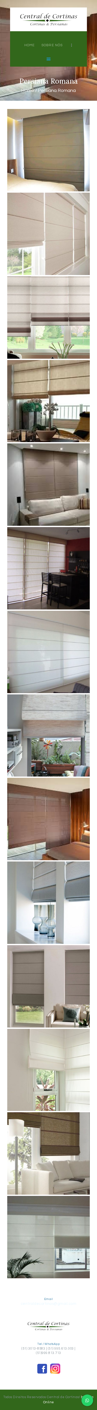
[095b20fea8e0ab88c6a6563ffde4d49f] (48, 317)
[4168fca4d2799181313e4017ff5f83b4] (48, 568)
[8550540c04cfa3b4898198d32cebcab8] (48, 735)
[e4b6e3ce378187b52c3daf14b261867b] (48, 1070)
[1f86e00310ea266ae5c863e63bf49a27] (48, 150)
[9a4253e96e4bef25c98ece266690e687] (48, 234)
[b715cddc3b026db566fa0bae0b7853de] (48, 986)
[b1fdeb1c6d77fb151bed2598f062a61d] (48, 819)
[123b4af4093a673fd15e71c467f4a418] (48, 401)
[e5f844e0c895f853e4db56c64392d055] (48, 1153)
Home (27, 90)
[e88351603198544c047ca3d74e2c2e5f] (48, 1237)
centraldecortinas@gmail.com (49, 1304)
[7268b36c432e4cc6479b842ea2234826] (48, 652)
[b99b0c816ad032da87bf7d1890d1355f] (48, 902)
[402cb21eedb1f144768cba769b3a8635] (48, 484)
